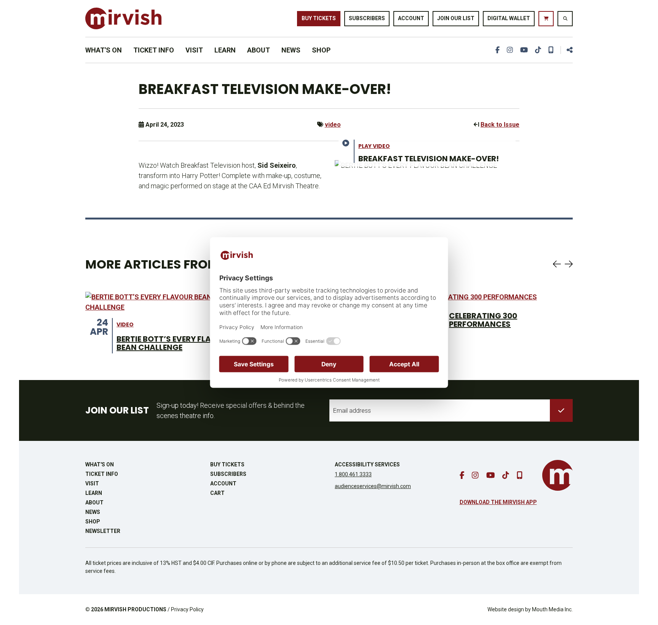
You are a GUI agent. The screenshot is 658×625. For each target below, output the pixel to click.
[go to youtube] (524, 50)
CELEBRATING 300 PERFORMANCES (483, 319)
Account (411, 18)
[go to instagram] (510, 50)
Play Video (374, 146)
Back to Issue (500, 124)
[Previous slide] (557, 264)
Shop (321, 50)
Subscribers (367, 18)
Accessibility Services (367, 464)
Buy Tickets (319, 18)
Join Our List (455, 18)
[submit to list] (561, 410)
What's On (103, 50)
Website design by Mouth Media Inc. (530, 609)
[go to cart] (546, 18)
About (258, 50)
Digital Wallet (508, 18)
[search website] (565, 18)
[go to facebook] (497, 50)
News (290, 50)
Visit (194, 50)
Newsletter (102, 531)
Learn (225, 50)
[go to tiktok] (538, 50)
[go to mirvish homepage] (557, 475)
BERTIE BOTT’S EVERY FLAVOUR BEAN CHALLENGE (175, 343)
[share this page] (567, 50)
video (333, 124)
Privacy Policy (187, 609)
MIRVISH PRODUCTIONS (135, 609)
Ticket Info (153, 50)
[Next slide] (569, 264)
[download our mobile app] (551, 50)
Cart (217, 493)
